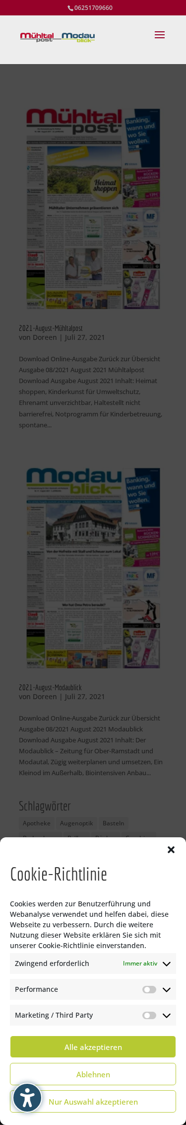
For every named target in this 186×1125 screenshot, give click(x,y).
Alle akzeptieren (93, 1047)
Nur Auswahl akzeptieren (93, 1102)
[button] (171, 850)
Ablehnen (93, 1074)
